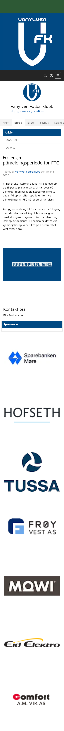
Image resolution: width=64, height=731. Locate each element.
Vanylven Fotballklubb (27, 171)
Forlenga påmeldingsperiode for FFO (31, 160)
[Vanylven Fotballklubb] (32, 41)
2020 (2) (11, 139)
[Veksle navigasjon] (58, 75)
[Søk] (45, 75)
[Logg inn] (51, 75)
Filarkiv (44, 122)
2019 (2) (11, 147)
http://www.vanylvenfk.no (27, 111)
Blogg (18, 122)
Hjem (6, 122)
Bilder (31, 122)
